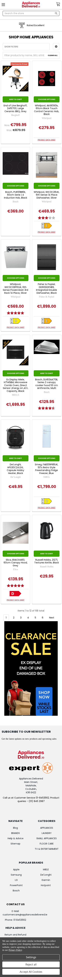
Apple (16, 869)
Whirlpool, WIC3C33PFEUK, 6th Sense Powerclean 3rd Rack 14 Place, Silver (15, 288)
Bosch (16, 890)
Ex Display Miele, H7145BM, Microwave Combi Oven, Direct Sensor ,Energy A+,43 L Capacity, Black (15, 385)
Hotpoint (46, 885)
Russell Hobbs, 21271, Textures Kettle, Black (46, 561)
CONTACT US (15, 904)
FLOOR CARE (47, 843)
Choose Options (46, 99)
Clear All (53, 55)
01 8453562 (19, 920)
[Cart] (59, 4)
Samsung (16, 874)
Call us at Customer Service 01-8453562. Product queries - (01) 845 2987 (31, 799)
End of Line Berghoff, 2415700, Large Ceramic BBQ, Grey (15, 108)
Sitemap (15, 843)
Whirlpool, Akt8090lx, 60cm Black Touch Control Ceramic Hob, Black (46, 110)
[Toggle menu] (4, 4)
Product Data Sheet (46, 140)
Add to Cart (15, 99)
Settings (31, 957)
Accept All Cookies (31, 972)
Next (52, 617)
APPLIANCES (46, 827)
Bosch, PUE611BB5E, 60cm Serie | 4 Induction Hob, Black (15, 195)
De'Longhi (45, 874)
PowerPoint (16, 885)
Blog (15, 827)
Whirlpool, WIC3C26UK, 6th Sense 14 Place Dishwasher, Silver (46, 195)
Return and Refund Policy (15, 936)
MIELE (46, 869)
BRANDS (15, 833)
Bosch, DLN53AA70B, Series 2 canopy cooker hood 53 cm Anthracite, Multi (46, 384)
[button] (56, 46)
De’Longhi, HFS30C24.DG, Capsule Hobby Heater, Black (15, 469)
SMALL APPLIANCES (46, 838)
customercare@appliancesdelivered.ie (25, 914)
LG (16, 880)
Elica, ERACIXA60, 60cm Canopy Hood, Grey (15, 562)
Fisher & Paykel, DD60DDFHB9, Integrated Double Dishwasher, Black (46, 288)
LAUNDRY (47, 833)
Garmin (45, 880)
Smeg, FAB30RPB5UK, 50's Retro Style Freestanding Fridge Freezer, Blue (46, 469)
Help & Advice (15, 838)
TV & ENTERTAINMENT (47, 849)
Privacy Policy (15, 950)
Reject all (31, 964)
